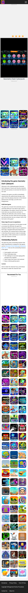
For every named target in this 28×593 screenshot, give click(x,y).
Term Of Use (22, 583)
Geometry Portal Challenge (12, 246)
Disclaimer (4, 583)
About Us (11, 591)
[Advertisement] (14, 19)
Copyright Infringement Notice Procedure (12, 587)
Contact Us (4, 591)
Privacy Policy (13, 583)
